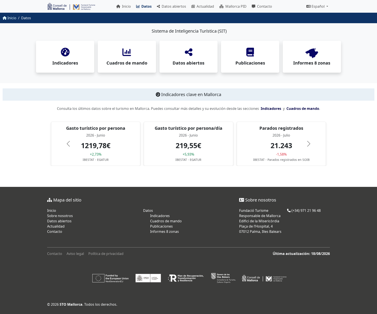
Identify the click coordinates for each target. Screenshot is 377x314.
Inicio (125, 6)
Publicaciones (161, 226)
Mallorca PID (235, 6)
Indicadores (271, 108)
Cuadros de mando (302, 108)
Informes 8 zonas (164, 231)
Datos (148, 210)
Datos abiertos (173, 6)
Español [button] (318, 6)
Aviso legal (75, 253)
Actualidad (204, 6)
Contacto (263, 6)
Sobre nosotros (60, 215)
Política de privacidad (105, 253)
